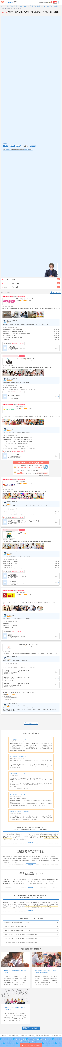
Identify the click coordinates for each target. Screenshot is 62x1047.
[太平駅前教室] (33, 576)
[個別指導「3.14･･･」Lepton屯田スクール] (31, 678)
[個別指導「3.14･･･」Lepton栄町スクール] (31, 685)
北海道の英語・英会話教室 (22, 6)
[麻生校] (33, 636)
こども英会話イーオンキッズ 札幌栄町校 (19, 811)
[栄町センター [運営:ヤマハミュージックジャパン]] (33, 522)
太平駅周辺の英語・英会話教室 (51, 6)
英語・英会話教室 (11, 6)
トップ (4, 6)
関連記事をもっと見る (30, 1028)
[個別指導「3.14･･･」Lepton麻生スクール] (31, 672)
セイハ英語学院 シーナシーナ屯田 (18, 739)
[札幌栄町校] (33, 348)
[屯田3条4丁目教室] (33, 396)
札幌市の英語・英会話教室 (36, 6)
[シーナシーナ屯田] (33, 456)
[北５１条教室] (33, 582)
